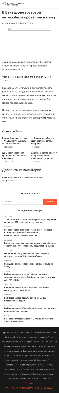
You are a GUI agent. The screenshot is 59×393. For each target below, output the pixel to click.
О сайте (29, 383)
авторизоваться (9, 180)
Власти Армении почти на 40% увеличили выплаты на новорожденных (14, 141)
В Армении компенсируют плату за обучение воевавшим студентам (44, 155)
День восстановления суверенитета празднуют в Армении (14, 155)
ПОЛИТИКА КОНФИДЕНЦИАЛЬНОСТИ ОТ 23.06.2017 (29, 388)
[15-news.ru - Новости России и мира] (13, 4)
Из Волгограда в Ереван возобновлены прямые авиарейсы (42, 141)
